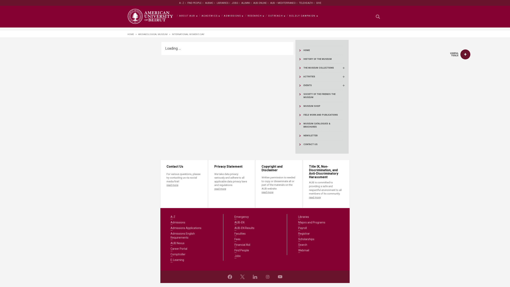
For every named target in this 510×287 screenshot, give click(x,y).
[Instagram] (268, 277)
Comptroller (178, 254)
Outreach (275, 16)
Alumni (245, 3)
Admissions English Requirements (183, 235)
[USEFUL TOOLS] (465, 54)
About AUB (187, 16)
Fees (237, 239)
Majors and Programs (311, 222)
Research (255, 16)
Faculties (240, 233)
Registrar (304, 233)
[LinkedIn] (255, 277)
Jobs (235, 3)
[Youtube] (280, 277)
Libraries (222, 3)
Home (131, 34)
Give (318, 3)
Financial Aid (242, 244)
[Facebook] (230, 277)
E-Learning (177, 259)
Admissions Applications (186, 228)
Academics (210, 16)
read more (172, 185)
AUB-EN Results (244, 228)
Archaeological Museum (153, 34)
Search (302, 244)
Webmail (303, 250)
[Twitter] (242, 277)
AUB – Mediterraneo (283, 3)
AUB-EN (239, 222)
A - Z (181, 3)
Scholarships (306, 239)
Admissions (232, 16)
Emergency (241, 216)
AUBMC (209, 3)
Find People (194, 3)
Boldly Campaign (302, 16)
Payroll (302, 228)
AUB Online (260, 3)
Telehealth (306, 3)
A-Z (173, 216)
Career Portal (179, 248)
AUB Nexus (177, 243)
